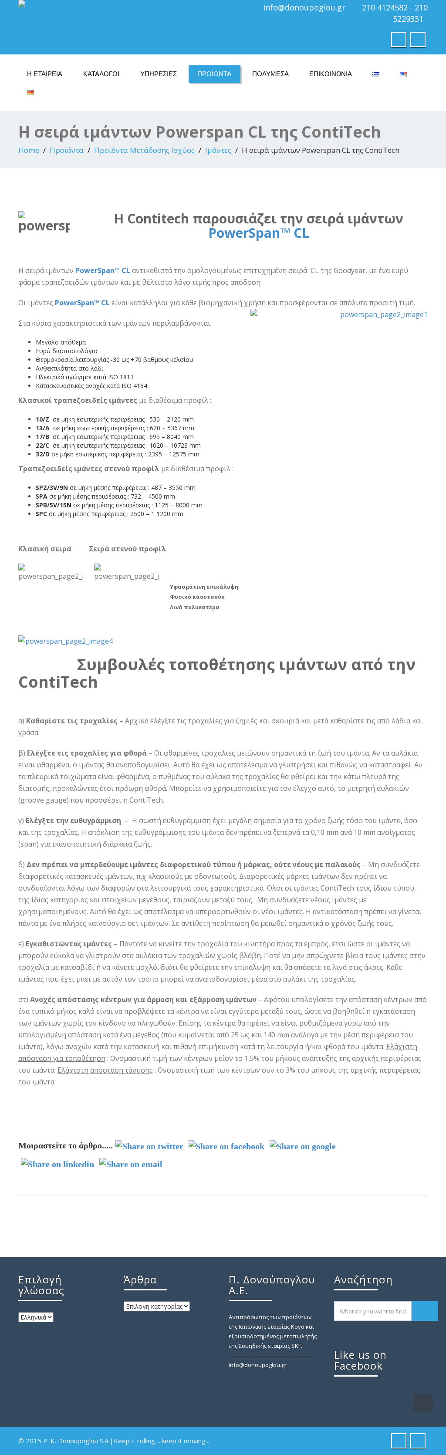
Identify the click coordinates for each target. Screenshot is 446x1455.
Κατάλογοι (101, 74)
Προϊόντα (214, 74)
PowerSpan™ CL (258, 233)
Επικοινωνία (330, 74)
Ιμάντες (218, 150)
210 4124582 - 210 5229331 (395, 13)
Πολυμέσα (270, 74)
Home (28, 150)
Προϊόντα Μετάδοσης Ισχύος (144, 150)
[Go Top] (423, 1402)
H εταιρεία (44, 74)
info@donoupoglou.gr (304, 7)
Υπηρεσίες (158, 74)
